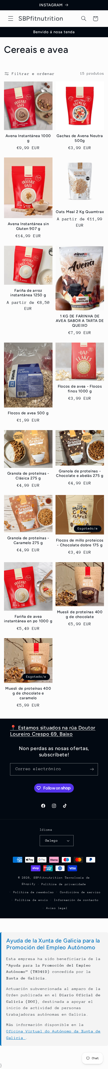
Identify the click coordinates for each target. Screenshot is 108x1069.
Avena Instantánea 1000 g (28, 138)
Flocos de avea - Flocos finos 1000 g (80, 388)
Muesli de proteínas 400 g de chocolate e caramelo (28, 693)
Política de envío (31, 900)
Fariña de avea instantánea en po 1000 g (28, 619)
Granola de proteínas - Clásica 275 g (28, 475)
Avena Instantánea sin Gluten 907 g (28, 226)
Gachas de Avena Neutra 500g (80, 138)
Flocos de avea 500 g (28, 413)
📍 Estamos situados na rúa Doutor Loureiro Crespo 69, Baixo (52, 731)
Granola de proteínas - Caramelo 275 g (28, 540)
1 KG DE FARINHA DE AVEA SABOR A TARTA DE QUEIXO (80, 321)
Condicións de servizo (80, 892)
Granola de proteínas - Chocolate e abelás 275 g (79, 473)
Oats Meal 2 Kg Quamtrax (80, 212)
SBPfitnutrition (49, 877)
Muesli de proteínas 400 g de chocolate (80, 614)
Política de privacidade (63, 884)
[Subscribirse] (92, 769)
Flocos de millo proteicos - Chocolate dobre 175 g (79, 542)
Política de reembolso (33, 892)
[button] (10, 18)
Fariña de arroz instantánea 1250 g (28, 293)
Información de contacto (76, 900)
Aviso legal (57, 908)
